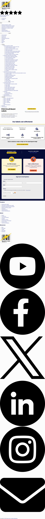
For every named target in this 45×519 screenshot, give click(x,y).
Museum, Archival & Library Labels (11, 48)
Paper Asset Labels (8, 50)
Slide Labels (7, 79)
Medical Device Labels (9, 76)
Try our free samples (16, 165)
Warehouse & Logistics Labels (7, 28)
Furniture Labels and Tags (10, 62)
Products (3, 44)
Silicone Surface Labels (9, 68)
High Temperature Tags (9, 63)
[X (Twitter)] (22, 380)
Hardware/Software (5, 38)
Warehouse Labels (7, 82)
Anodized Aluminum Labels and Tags (12, 46)
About (3, 40)
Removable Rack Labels (9, 88)
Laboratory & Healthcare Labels (8, 26)
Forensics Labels (8, 74)
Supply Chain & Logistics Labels (11, 69)
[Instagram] (22, 471)
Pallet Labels (7, 86)
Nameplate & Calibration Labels (11, 65)
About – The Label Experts (8, 98)
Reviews (3, 41)
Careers (3, 19)
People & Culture (5, 219)
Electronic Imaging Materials (12, 518)
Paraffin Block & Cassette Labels (11, 78)
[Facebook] (22, 334)
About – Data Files (7, 100)
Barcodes (3, 228)
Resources (4, 37)
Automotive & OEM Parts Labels (11, 56)
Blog (2, 42)
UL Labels (7, 70)
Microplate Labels (8, 77)
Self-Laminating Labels (9, 53)
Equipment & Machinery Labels (11, 60)
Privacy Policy (28, 190)
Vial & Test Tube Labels (9, 81)
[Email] (22, 517)
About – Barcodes (7, 99)
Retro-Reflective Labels (9, 89)
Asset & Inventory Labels (6, 24)
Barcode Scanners (8, 93)
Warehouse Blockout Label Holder (11, 90)
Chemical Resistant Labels (10, 47)
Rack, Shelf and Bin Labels (10, 87)
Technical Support (7, 104)
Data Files (3, 230)
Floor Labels (7, 85)
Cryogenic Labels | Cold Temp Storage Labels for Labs (15, 72)
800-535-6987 (33, 152)
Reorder (3, 39)
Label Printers (7, 92)
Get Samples (4, 35)
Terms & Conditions (5, 222)
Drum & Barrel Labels (9, 58)
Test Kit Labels (8, 80)
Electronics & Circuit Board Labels (11, 59)
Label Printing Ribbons (6, 31)
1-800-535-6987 (3, 16)
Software (3, 231)
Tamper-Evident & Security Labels (11, 54)
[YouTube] (22, 288)
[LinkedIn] (22, 425)
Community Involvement (6, 220)
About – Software (7, 102)
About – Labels (6, 101)
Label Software (4, 30)
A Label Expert (33, 166)
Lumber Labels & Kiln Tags (10, 64)
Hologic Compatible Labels (10, 75)
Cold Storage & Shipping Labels (11, 83)
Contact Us (4, 18)
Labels (3, 229)
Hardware (3, 29)
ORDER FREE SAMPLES (31, 108)
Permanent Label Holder (10, 66)
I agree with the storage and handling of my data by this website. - (17, 190)
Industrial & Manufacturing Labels (8, 25)
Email (4, 185)
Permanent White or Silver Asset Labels (12, 51)
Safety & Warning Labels (10, 67)
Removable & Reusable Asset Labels (12, 52)
